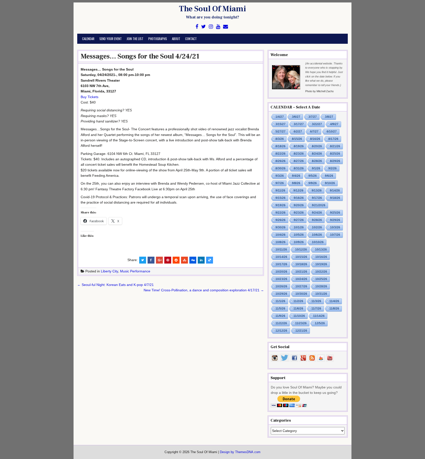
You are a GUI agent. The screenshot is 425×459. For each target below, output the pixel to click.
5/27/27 (280, 131)
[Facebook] (197, 26)
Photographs (157, 38)
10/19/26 (321, 264)
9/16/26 (299, 198)
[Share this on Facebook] (151, 260)
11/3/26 (316, 301)
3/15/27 (280, 124)
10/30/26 (301, 294)
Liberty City (109, 271)
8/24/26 (317, 153)
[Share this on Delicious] (209, 260)
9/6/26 (329, 176)
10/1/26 (299, 227)
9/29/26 (335, 220)
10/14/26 (281, 257)
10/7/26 (335, 235)
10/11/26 (281, 249)
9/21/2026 (318, 205)
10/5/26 (299, 235)
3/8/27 (329, 116)
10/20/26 (281, 271)
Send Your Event (110, 38)
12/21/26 (301, 330)
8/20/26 (317, 146)
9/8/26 (296, 183)
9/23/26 (299, 212)
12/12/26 (281, 330)
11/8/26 (334, 308)
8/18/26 (280, 146)
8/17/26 (333, 139)
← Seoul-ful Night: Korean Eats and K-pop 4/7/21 (115, 285)
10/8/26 (280, 242)
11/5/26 (280, 308)
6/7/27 (314, 131)
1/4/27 (279, 116)
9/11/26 (280, 190)
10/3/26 (335, 227)
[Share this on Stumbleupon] (184, 260)
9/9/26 (312, 183)
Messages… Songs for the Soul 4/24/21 (140, 56)
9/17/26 (317, 198)
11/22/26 (281, 323)
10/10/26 (318, 242)
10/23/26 (281, 279)
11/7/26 (316, 308)
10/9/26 (299, 242)
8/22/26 (280, 153)
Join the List (135, 38)
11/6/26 (298, 308)
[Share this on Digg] (192, 260)
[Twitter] (203, 26)
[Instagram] (211, 26)
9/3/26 (279, 176)
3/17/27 (299, 124)
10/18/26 (301, 264)
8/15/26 (297, 139)
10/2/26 (317, 227)
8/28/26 (317, 161)
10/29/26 (281, 294)
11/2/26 (298, 301)
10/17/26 (281, 264)
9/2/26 (332, 168)
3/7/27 (312, 116)
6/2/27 (298, 131)
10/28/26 (321, 286)
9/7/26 (279, 183)
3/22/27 (317, 124)
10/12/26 (301, 249)
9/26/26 (280, 220)
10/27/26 (301, 286)
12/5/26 (320, 323)
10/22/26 (321, 271)
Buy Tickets (89, 97)
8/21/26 (335, 146)
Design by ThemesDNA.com (240, 452)
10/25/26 (321, 279)
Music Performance (135, 271)
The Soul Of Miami (212, 9)
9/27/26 (299, 220)
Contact (191, 38)
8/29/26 (335, 161)
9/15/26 (280, 198)
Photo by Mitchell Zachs (319, 91)
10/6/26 (317, 235)
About (176, 38)
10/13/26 (321, 249)
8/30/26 (280, 168)
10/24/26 (301, 279)
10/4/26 (280, 235)
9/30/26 (280, 227)
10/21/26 (301, 271)
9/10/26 (330, 183)
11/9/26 (280, 316)
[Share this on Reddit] (176, 260)
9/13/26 (317, 190)
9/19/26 (280, 205)
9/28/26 (317, 220)
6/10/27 (332, 131)
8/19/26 (299, 146)
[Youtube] (218, 26)
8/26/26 (280, 161)
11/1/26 (280, 301)
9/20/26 (299, 205)
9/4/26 (296, 176)
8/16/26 (315, 139)
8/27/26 (299, 161)
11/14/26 (319, 316)
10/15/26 (301, 257)
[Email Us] (225, 26)
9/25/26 (335, 212)
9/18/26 (335, 198)
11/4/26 (334, 301)
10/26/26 (281, 286)
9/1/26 (316, 168)
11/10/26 (299, 316)
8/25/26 (335, 153)
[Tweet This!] (142, 260)
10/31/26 (321, 294)
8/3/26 (279, 139)
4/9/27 (334, 124)
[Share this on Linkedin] (201, 260)
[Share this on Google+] (159, 260)
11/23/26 (301, 323)
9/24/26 (317, 212)
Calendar (88, 38)
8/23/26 (299, 153)
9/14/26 (335, 190)
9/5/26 (312, 176)
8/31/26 (299, 168)
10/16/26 (321, 257)
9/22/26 (280, 212)
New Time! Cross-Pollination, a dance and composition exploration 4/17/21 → (204, 290)
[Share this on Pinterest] (167, 260)
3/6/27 (296, 116)
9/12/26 (298, 190)
